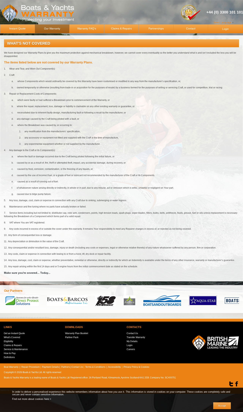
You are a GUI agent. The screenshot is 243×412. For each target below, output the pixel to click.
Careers (131, 349)
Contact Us (132, 333)
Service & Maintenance (16, 349)
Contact (190, 28)
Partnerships (156, 28)
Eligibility (8, 341)
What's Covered (12, 337)
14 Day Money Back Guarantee (190, 12)
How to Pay (10, 353)
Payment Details (50, 367)
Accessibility (114, 367)
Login (225, 28)
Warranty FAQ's (86, 28)
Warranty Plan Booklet (76, 333)
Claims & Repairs (121, 28)
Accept (222, 405)
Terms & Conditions (95, 367)
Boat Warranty (11, 367)
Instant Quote (17, 28)
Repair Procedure (30, 367)
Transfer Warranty (136, 337)
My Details (132, 341)
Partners (65, 367)
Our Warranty (52, 28)
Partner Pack (71, 337)
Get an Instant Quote (14, 333)
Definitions (9, 357)
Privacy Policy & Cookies (136, 367)
